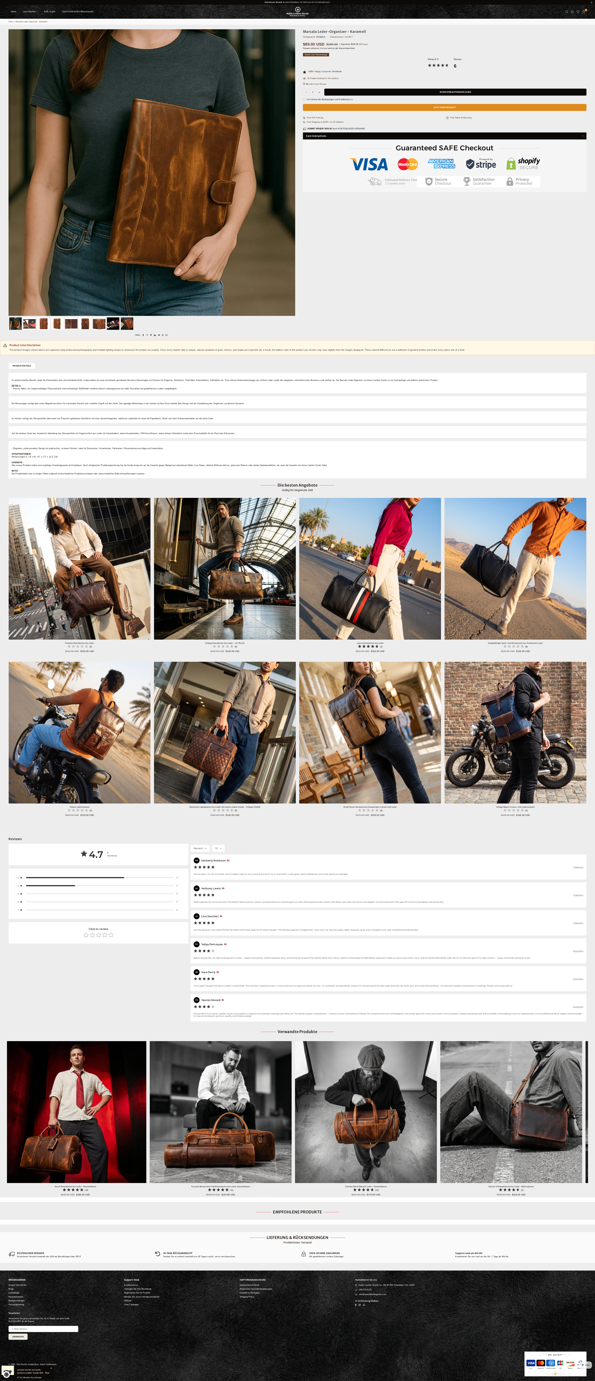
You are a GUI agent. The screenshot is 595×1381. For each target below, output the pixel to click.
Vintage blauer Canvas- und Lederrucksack (515, 807)
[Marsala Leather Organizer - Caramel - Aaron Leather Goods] (15, 324)
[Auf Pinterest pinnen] (151, 335)
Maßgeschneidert (17, 1301)
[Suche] (567, 11)
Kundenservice (131, 1285)
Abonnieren (18, 1337)
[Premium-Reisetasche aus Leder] (80, 569)
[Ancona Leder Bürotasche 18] (306, 1112)
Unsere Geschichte (17, 1285)
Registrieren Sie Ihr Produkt (137, 1293)
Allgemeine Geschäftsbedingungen (256, 1289)
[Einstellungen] (572, 11)
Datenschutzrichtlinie (249, 1285)
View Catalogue (131, 1304)
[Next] (291, 172)
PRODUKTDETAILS (22, 365)
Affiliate (127, 1301)
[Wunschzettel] (578, 11)
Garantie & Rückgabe (250, 1293)
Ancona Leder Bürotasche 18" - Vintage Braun (305, 1187)
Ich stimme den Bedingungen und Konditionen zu (329, 99)
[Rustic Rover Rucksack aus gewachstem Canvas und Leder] (370, 733)
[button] (583, 11)
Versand (323, 48)
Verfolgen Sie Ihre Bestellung (137, 1289)
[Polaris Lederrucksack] (80, 733)
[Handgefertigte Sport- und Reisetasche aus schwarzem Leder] (515, 569)
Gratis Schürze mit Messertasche (78, 11)
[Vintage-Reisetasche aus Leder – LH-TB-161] (225, 569)
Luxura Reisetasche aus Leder (370, 643)
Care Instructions (316, 135)
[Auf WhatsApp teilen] (162, 335)
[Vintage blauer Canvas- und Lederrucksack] (515, 733)
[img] (438, 66)
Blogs (11, 1289)
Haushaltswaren (16, 1297)
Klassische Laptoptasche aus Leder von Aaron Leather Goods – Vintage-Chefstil (225, 807)
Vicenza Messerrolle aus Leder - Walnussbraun (451, 1187)
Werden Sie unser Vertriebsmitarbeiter (142, 1297)
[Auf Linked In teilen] (155, 335)
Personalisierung (16, 1304)
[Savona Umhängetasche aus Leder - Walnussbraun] (160, 1112)
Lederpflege (14, 1293)
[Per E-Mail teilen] (166, 335)
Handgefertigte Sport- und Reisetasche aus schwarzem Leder (515, 643)
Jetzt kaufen (29, 11)
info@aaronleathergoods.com (372, 1294)
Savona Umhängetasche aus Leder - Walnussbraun (160, 1187)
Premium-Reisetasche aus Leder (79, 643)
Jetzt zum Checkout (445, 107)
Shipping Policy (247, 1297)
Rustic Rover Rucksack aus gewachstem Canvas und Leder (370, 807)
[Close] (51, 1365)
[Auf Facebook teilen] (143, 335)
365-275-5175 (365, 1290)
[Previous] (12, 172)
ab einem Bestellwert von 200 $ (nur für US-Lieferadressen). (298, 2)
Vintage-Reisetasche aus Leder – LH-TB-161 (225, 643)
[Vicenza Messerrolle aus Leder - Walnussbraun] (451, 1112)
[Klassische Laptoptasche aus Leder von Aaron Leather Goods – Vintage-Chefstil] (225, 733)
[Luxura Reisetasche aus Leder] (370, 569)
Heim (13, 11)
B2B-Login (49, 11)
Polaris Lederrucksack (79, 807)
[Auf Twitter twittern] (147, 335)
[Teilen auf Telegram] (159, 335)
